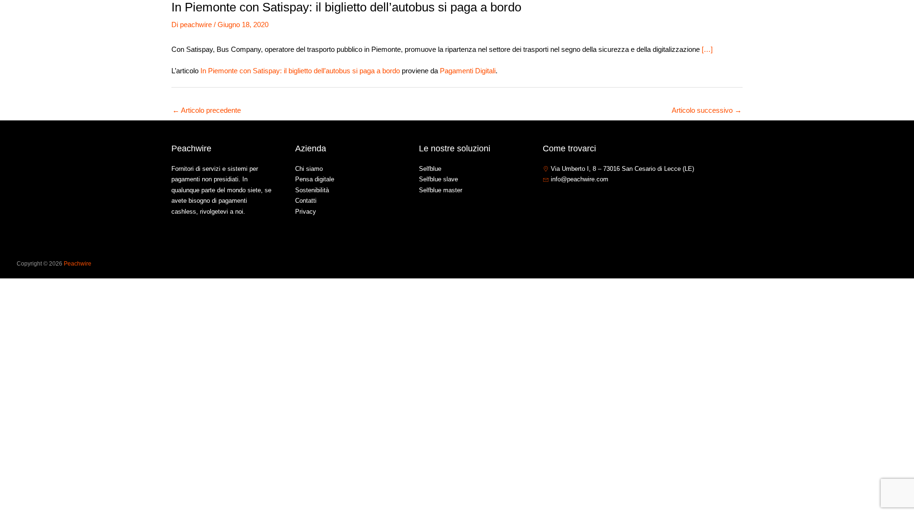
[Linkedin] (575, 200)
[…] (707, 49)
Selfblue (430, 168)
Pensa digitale (314, 179)
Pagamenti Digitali (468, 71)
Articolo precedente (206, 110)
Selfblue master (440, 190)
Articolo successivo (707, 110)
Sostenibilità (312, 190)
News (798, 21)
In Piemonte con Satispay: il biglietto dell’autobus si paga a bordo (300, 71)
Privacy (305, 211)
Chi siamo (707, 21)
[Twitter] (561, 200)
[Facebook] (547, 200)
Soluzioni (751, 21)
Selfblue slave (438, 179)
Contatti (833, 21)
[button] (770, 21)
